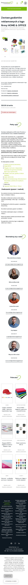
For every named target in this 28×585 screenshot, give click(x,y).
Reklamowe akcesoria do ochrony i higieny (21, 519)
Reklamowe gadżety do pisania (7, 509)
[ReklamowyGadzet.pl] (7, 3)
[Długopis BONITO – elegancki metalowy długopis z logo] (7, 428)
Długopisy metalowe (7, 440)
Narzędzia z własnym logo (21, 527)
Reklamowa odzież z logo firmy (21, 509)
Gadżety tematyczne (21, 535)
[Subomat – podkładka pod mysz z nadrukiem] (7, 464)
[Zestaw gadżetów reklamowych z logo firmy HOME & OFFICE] (5, 40)
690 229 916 (14, 309)
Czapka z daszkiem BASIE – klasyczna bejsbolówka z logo (7, 409)
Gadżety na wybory (21, 532)
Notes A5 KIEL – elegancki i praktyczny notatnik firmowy (21, 409)
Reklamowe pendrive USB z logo (21, 530)
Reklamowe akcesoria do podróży (7, 514)
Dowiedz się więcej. (18, 571)
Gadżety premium (7, 527)
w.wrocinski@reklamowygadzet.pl (14, 360)
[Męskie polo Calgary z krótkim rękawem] (21, 464)
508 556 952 (14, 358)
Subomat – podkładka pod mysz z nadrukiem (7, 479)
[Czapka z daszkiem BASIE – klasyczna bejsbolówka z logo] (7, 393)
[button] (5, 56)
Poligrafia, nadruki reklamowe (21, 522)
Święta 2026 (7, 501)
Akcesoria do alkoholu (21, 524)
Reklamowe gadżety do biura (7, 511)
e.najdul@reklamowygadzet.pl (14, 336)
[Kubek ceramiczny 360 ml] (21, 428)
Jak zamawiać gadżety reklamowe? (10, 95)
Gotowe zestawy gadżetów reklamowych (7, 503)
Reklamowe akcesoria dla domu (7, 524)
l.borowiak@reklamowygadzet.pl (14, 312)
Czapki (7, 405)
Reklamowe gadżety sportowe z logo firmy (7, 530)
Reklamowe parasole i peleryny (7, 519)
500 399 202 (14, 261)
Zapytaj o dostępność (12, 91)
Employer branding (7, 537)
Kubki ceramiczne (21, 440)
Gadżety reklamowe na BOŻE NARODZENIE (21, 501)
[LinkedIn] (18, 543)
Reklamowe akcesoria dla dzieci (7, 522)
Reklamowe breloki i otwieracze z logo (21, 506)
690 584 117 (14, 333)
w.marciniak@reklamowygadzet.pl (14, 288)
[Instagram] (14, 543)
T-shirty (21, 475)
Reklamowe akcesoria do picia (21, 514)
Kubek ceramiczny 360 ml (21, 443)
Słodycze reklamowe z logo (7, 532)
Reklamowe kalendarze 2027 (7, 535)
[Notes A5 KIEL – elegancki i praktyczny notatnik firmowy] (21, 393)
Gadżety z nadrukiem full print (21, 503)
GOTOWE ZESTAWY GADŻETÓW (9, 61)
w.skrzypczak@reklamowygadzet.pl (14, 264)
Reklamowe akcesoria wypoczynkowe (7, 517)
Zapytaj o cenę (7, 414)
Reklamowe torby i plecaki (21, 517)
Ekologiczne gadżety (7, 506)
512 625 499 (14, 285)
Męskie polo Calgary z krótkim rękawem (21, 479)
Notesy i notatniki (21, 405)
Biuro (7, 475)
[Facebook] (10, 543)
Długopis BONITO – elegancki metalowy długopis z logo (7, 444)
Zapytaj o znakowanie (12, 93)
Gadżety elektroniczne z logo (21, 511)
